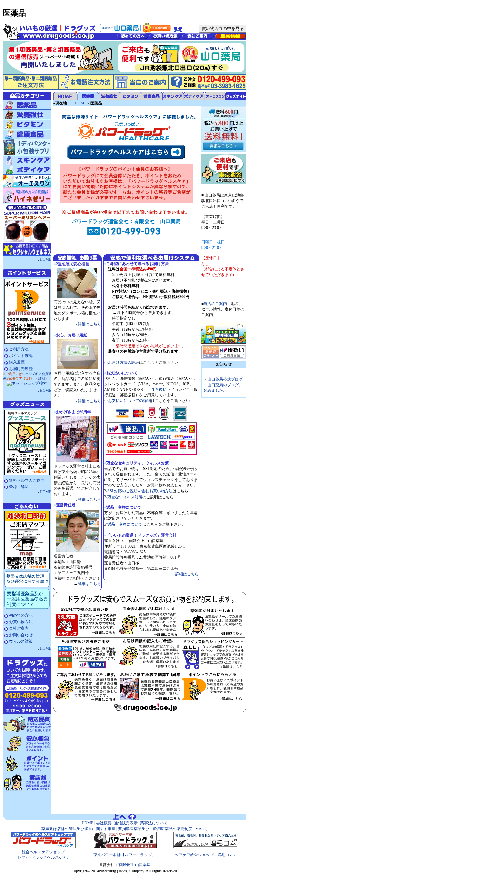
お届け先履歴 (21, 368)
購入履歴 (17, 362)
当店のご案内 (215, 303)
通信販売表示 (126, 823)
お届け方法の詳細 (123, 362)
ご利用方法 (19, 349)
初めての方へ (21, 615)
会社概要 (103, 823)
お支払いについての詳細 (129, 400)
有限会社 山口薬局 (134, 864)
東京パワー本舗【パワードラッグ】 (124, 855)
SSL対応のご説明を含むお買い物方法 (140, 491)
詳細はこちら (89, 324)
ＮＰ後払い (160, 389)
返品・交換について (124, 524)
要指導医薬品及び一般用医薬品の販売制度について (162, 829)
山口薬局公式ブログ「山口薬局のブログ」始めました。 (223, 385)
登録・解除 (19, 487)
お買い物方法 (21, 622)
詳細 (41, 378)
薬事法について (153, 823)
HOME (45, 259)
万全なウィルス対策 (124, 497)
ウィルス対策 (21, 641)
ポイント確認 (21, 355)
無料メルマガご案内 (26, 480)
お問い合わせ (21, 635)
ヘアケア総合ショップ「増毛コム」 (206, 855)
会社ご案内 (19, 628)
